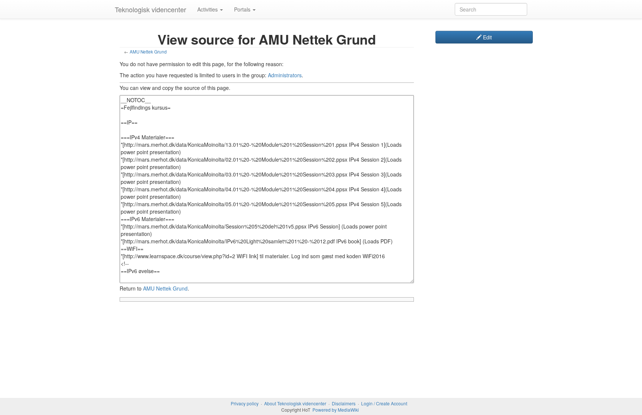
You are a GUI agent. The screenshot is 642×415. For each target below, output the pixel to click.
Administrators (285, 75)
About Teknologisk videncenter (295, 403)
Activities (208, 9)
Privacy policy (245, 403)
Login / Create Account (384, 403)
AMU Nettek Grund (148, 51)
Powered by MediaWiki (335, 409)
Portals (243, 9)
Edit (487, 37)
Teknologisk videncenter (150, 9)
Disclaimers (344, 403)
